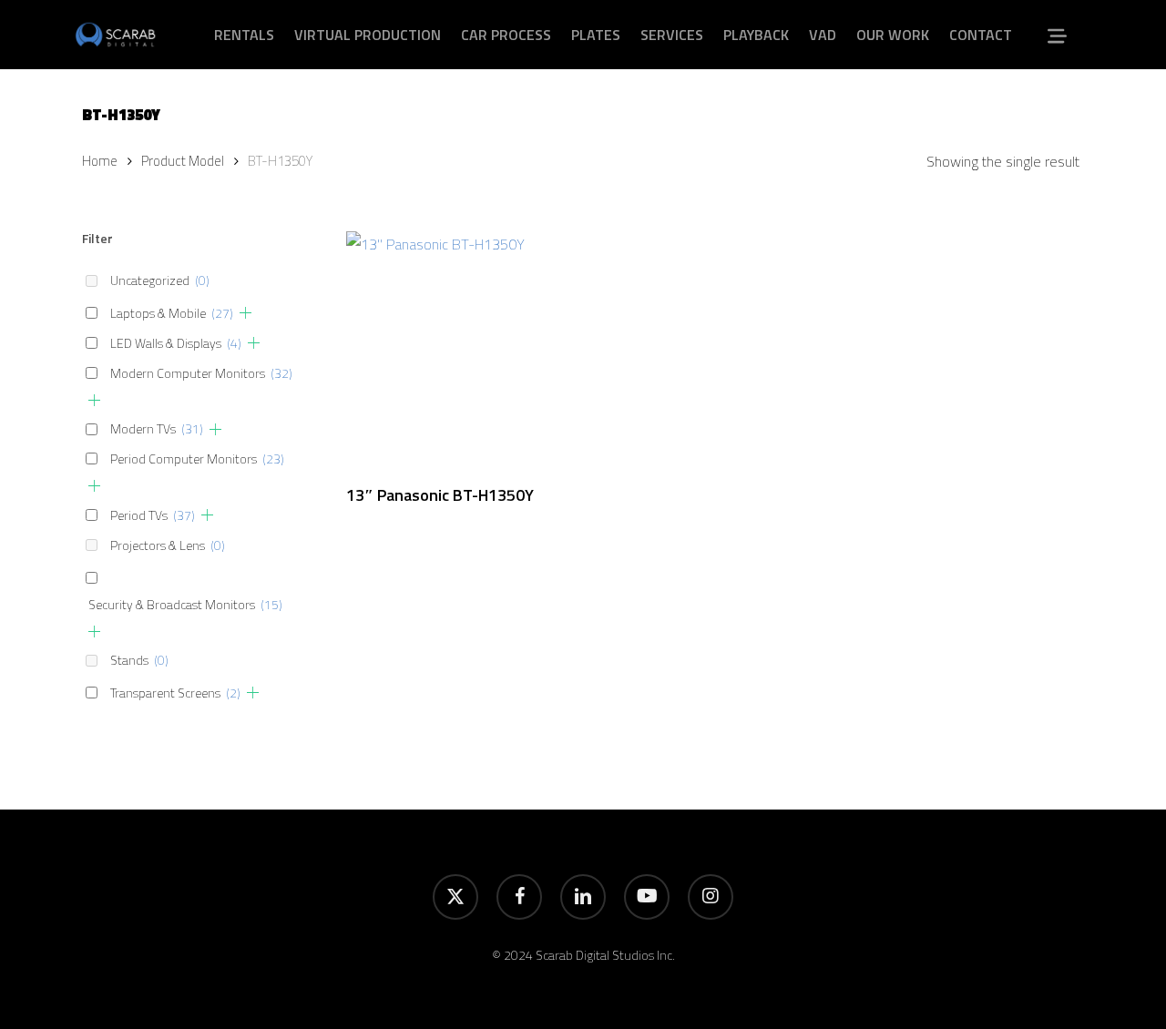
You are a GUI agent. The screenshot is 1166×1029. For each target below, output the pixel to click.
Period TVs (152, 515)
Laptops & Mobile (171, 312)
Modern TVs (156, 428)
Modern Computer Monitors (201, 372)
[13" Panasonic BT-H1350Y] (464, 349)
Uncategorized (160, 280)
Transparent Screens (175, 692)
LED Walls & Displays (175, 342)
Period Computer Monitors (197, 458)
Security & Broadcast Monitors (185, 604)
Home (100, 160)
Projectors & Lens (167, 545)
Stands (139, 659)
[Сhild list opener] (245, 313)
